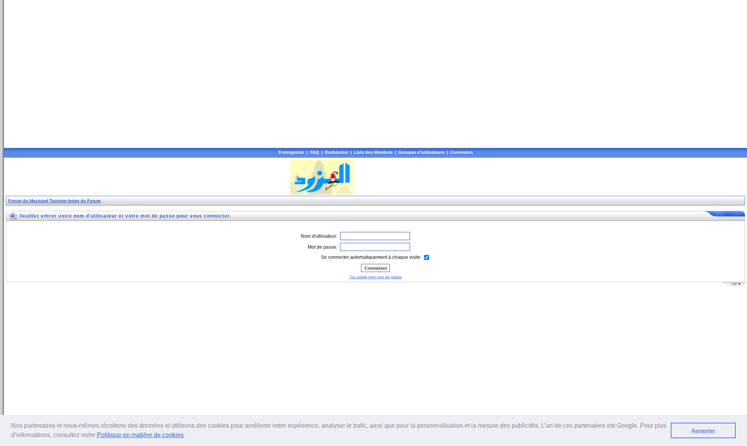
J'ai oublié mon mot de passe (375, 277)
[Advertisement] (147, 177)
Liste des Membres (373, 152)
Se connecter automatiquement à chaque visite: (372, 257)
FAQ (314, 152)
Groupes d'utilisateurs (421, 152)
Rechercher (336, 152)
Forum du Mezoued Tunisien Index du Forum (54, 200)
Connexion (461, 152)
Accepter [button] (703, 430)
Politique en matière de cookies (140, 435)
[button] (186, 436)
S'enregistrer (291, 152)
